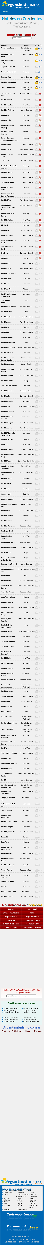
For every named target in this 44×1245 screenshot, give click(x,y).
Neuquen (20, 1202)
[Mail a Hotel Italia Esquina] (37, 83)
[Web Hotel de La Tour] (40, 106)
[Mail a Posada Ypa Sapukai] (37, 49)
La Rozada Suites (7, 182)
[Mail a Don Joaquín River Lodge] (37, 62)
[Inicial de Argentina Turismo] (22, 7)
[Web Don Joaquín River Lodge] (40, 62)
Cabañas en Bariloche (10, 1008)
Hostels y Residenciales (11, 924)
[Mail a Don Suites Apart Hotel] (37, 55)
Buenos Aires (8, 1193)
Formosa (20, 1198)
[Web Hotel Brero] (40, 231)
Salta (5, 1204)
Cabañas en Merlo (9, 1021)
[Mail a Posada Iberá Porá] (37, 88)
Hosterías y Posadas (32, 920)
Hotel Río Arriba (7, 220)
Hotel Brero (5, 230)
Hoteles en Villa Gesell (30, 1012)
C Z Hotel (4, 225)
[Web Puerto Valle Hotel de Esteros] (40, 167)
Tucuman (6, 1209)
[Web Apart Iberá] (40, 116)
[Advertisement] (22, 954)
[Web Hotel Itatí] (40, 259)
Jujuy (31, 1198)
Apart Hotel (32, 909)
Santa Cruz (7, 1205)
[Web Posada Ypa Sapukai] (40, 49)
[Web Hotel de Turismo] (40, 111)
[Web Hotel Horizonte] (40, 101)
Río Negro (33, 1202)
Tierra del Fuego (22, 1209)
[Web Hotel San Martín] (40, 236)
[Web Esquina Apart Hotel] (40, 68)
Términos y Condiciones (28, 1241)
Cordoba (33, 1194)
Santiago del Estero (33, 1206)
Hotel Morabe (6, 149)
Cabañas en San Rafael (10, 1020)
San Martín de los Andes (30, 1008)
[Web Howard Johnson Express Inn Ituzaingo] (40, 139)
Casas (32, 913)
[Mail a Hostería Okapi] (37, 78)
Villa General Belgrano (30, 1018)
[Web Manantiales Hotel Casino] (40, 215)
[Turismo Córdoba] (22, 1234)
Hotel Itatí (4, 258)
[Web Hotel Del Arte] (40, 201)
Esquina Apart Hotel (8, 67)
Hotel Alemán (6, 120)
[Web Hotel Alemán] (40, 121)
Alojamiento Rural (32, 916)
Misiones (6, 1202)
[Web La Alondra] (40, 162)
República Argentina (21, 1236)
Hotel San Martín (7, 235)
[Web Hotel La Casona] (40, 173)
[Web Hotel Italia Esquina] (40, 83)
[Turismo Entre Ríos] (22, 1222)
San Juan (19, 1204)
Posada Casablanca (8, 72)
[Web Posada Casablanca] (40, 73)
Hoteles (11, 909)
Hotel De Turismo (7, 110)
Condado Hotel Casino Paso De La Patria (8, 207)
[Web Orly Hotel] (40, 254)
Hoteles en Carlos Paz (10, 1018)
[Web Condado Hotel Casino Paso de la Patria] (40, 206)
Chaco (32, 1193)
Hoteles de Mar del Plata (11, 1012)
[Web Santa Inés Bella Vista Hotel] (40, 242)
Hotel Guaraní (6, 144)
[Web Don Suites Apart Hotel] (40, 55)
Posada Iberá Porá (8, 87)
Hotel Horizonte (7, 100)
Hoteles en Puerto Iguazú (31, 1021)
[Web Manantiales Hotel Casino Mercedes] (40, 195)
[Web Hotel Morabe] (40, 150)
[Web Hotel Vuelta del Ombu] (40, 189)
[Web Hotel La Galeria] (40, 178)
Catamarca (20, 1193)
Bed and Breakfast (32, 924)
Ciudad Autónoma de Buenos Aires (22, 1195)
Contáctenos (10, 1241)
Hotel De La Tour (7, 105)
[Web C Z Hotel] (40, 226)
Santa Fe (19, 1205)
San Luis (32, 1204)
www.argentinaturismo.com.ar (21, 1239)
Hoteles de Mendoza (29, 1020)
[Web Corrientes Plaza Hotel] (40, 248)
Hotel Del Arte (6, 200)
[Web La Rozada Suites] (40, 183)
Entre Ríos (7, 1198)
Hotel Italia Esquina (8, 82)
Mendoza (33, 1200)
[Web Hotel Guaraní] (40, 145)
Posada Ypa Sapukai (8, 48)
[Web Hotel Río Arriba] (40, 221)
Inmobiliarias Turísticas (32, 927)
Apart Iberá (5, 115)
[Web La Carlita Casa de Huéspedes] (40, 95)
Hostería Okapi (6, 77)
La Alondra (5, 161)
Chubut (6, 1194)
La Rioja (19, 1200)
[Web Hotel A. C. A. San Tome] (40, 155)
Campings (11, 920)
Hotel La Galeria (7, 177)
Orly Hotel (4, 253)
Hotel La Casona (7, 172)
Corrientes (33, 1196)
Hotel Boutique (11, 927)
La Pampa (7, 1200)
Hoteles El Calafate (29, 1010)
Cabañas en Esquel (9, 1010)
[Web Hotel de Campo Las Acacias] (40, 133)
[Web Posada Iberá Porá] (40, 88)
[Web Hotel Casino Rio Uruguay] (40, 126)
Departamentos (11, 916)
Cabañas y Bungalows (11, 913)
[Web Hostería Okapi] (40, 78)
